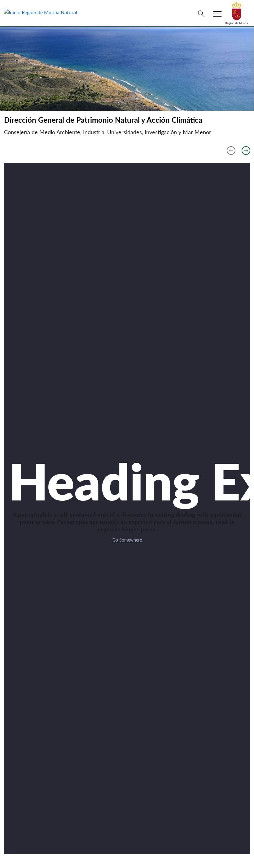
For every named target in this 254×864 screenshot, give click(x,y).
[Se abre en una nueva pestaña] (237, 13)
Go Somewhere (127, 540)
